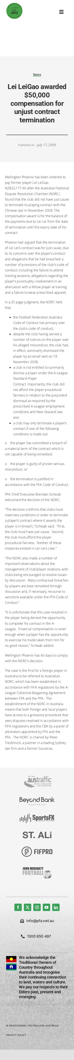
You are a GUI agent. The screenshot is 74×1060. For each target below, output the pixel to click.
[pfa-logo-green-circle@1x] (14, 4)
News (37, 75)
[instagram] (37, 907)
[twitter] (27, 907)
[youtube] (46, 907)
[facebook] (18, 907)
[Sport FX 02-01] (37, 815)
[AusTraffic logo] (37, 777)
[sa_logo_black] (37, 833)
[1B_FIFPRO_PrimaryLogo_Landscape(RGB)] (37, 848)
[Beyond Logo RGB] (37, 799)
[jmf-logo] (37, 866)
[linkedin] (56, 907)
